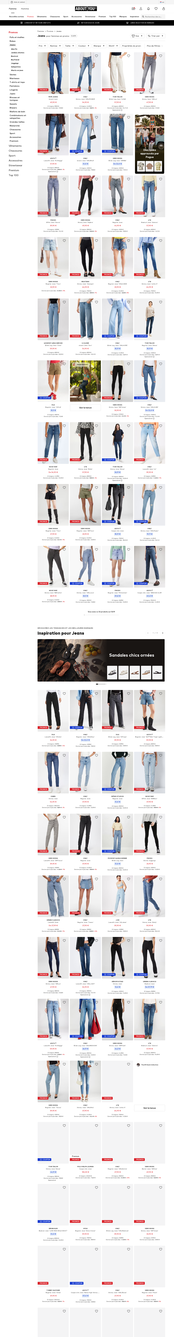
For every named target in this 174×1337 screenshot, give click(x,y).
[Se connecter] (140, 8)
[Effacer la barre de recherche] (163, 17)
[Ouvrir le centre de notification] (148, 8)
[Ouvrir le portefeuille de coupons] (133, 8)
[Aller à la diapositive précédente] (147, 633)
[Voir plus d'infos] (53, 110)
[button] (137, 36)
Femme (12, 8)
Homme (25, 8)
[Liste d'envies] (156, 8)
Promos (50, 31)
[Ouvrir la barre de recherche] (142, 16)
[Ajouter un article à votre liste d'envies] (64, 56)
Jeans (59, 31)
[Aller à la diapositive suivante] (162, 633)
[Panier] (163, 8)
